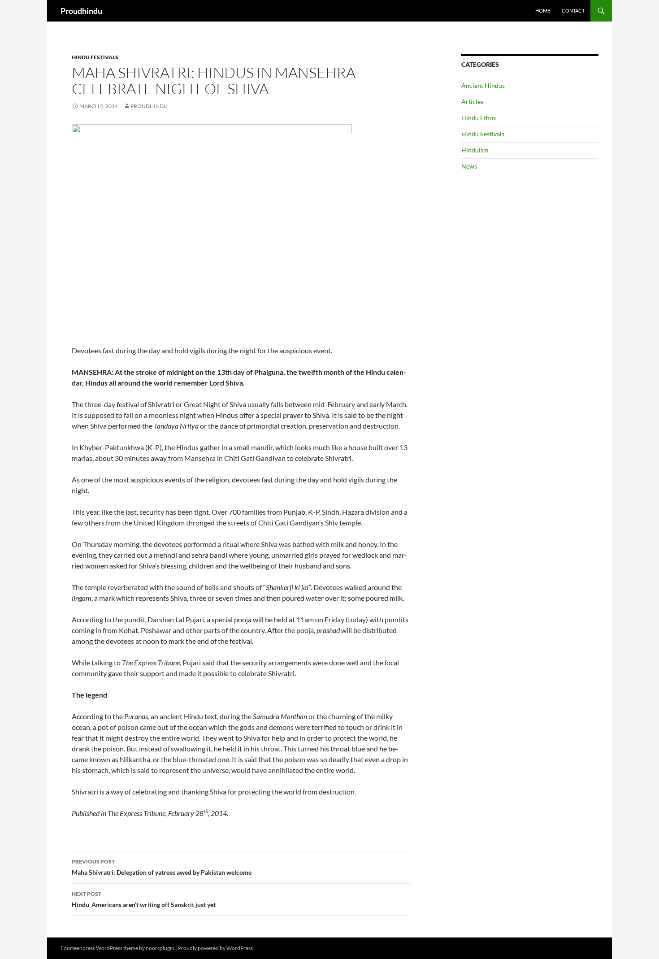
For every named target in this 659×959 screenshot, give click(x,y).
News (469, 166)
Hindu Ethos (478, 118)
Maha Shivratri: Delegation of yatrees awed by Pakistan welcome (161, 867)
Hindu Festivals (95, 57)
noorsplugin (160, 948)
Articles (472, 101)
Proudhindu (81, 11)
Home (542, 10)
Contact (573, 10)
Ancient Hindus (483, 85)
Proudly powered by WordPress (215, 948)
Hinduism (475, 150)
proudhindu (149, 106)
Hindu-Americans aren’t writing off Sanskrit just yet (144, 899)
